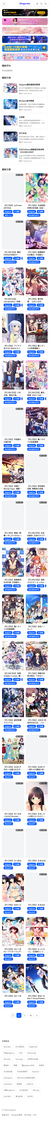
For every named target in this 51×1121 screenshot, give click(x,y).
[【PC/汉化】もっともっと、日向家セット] (37, 931)
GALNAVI (7, 1096)
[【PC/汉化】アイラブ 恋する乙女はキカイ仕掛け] (13, 328)
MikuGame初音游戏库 (26, 1077)
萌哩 (15, 1065)
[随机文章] (37, 3)
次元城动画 (8, 1071)
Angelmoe (33, 1046)
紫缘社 (6, 1065)
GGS (21, 1053)
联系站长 (5, 1115)
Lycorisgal (8, 1084)
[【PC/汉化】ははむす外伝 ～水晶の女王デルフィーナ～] (13, 749)
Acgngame (8, 1077)
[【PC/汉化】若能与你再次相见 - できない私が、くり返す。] (37, 655)
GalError (30, 1084)
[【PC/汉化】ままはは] (37, 887)
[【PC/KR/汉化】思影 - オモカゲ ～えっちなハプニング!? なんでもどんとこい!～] (37, 562)
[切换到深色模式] (45, 3)
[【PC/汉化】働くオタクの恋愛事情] (37, 421)
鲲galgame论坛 (28, 1065)
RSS (34, 1115)
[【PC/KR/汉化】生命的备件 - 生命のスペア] (37, 515)
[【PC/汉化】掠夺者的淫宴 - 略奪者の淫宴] (37, 468)
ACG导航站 (19, 1046)
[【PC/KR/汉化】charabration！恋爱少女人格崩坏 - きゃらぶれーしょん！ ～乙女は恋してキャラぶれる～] (13, 281)
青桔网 (19, 1084)
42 (31, 1015)
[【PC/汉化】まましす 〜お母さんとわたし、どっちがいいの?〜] (37, 796)
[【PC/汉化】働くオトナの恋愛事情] (13, 609)
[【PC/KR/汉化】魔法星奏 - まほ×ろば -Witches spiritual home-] (37, 375)
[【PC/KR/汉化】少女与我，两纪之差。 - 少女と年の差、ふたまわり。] (13, 375)
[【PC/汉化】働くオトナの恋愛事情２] (37, 328)
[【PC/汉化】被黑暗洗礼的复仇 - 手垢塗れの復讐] (37, 234)
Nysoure (35, 1071)
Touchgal (19, 1059)
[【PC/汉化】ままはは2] (37, 843)
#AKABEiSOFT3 (33, 215)
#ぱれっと (8, 215)
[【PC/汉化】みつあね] (13, 843)
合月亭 (30, 1096)
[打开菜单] (4, 3)
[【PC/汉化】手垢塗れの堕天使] (13, 421)
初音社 (41, 1065)
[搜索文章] (41, 3)
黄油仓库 (19, 1096)
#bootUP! (8, 777)
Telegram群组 (16, 1115)
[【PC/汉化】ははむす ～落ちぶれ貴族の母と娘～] (37, 749)
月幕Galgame (9, 1090)
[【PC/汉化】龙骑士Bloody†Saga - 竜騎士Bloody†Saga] (13, 468)
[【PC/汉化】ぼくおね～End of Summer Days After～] (13, 796)
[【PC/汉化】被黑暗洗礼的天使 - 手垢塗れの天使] (13, 562)
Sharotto (7, 1046)
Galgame (8, 211)
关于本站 (27, 1115)
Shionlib (7, 1059)
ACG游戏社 (23, 1090)
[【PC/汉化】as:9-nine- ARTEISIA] (13, 187)
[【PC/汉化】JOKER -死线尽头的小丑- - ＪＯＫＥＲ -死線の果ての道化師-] (37, 702)
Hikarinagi (31, 1053)
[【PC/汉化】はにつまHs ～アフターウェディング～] (13, 931)
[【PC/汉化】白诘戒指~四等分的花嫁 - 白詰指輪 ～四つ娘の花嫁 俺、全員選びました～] (37, 187)
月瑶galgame (9, 1053)
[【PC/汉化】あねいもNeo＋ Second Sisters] (37, 978)
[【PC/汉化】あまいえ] (13, 887)
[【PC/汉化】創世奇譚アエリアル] (13, 702)
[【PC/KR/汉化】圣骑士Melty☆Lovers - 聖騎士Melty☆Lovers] (13, 655)
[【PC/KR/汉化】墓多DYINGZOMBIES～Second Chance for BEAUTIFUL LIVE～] (13, 234)
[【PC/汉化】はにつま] (13, 978)
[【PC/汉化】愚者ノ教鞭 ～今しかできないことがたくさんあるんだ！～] (13, 515)
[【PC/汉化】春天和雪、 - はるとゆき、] (37, 281)
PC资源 (16, 211)
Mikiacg (36, 1090)
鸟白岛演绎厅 (22, 1071)
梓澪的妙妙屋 (33, 1059)
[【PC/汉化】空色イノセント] (37, 609)
